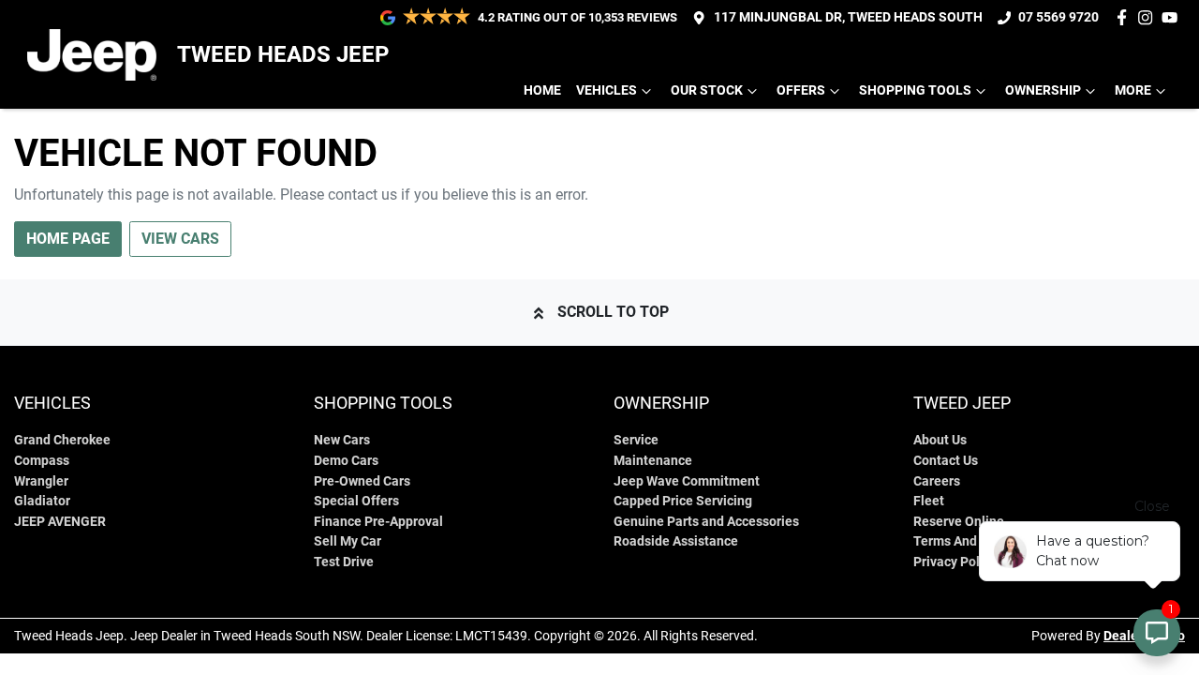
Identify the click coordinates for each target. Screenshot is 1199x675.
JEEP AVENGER (60, 522)
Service (636, 440)
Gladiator (42, 501)
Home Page (68, 239)
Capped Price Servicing (683, 501)
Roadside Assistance (676, 541)
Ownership (1043, 90)
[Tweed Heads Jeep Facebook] (1125, 17)
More (1133, 90)
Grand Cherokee (62, 440)
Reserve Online (958, 522)
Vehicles (606, 90)
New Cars (342, 440)
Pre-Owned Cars (362, 481)
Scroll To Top (613, 312)
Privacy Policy (955, 562)
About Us (940, 440)
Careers (936, 481)
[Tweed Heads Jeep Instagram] (1149, 17)
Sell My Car (347, 541)
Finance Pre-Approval (378, 522)
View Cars (180, 239)
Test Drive (344, 562)
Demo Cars (346, 461)
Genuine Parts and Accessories (706, 522)
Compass (41, 461)
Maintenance (653, 461)
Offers (801, 90)
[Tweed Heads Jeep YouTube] (1173, 17)
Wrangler (41, 481)
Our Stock (707, 90)
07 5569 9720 (1058, 17)
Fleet (928, 501)
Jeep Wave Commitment (687, 481)
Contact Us (945, 461)
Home (542, 90)
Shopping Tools (915, 90)
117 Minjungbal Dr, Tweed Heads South (848, 17)
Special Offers (356, 501)
